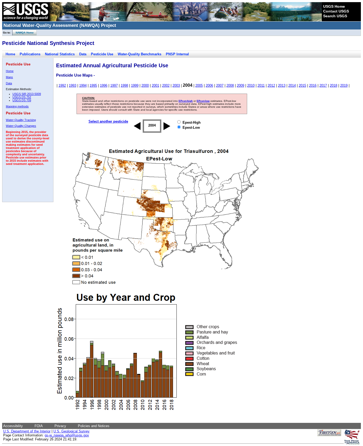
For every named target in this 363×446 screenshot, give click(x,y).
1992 (62, 85)
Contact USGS (336, 11)
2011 (261, 85)
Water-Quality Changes (21, 125)
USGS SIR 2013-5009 (26, 93)
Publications (30, 54)
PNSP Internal (177, 54)
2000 (145, 85)
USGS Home (334, 6)
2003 (176, 85)
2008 (230, 85)
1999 (134, 85)
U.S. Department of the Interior (26, 431)
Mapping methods (17, 106)
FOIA (39, 426)
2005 (199, 85)
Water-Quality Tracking (21, 120)
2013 (281, 85)
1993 (72, 85)
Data (82, 54)
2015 (302, 85)
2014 (292, 85)
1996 (103, 85)
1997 (114, 85)
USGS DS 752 (21, 97)
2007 (219, 85)
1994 (83, 85)
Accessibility (13, 426)
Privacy (60, 426)
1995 (93, 85)
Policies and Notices (93, 426)
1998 (124, 85)
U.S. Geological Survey (71, 431)
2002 (166, 85)
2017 (323, 85)
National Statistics (60, 54)
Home (10, 54)
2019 (344, 85)
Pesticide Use (102, 54)
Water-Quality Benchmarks (139, 54)
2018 (333, 85)
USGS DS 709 (21, 100)
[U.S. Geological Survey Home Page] (25, 20)
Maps (9, 77)
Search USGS (335, 16)
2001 (155, 85)
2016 (312, 85)
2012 (271, 85)
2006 (209, 85)
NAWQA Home (23, 32)
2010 (251, 85)
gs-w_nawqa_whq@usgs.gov (67, 435)
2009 (240, 85)
